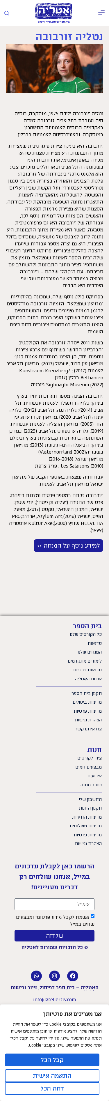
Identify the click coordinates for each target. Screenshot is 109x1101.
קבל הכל (52, 1059)
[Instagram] (54, 976)
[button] (101, 13)
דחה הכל (52, 1088)
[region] (54, 1052)
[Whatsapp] (36, 976)
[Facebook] (72, 976)
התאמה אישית (52, 1075)
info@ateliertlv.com (54, 999)
